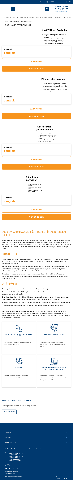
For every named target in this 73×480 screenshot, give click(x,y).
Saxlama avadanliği (48, 17)
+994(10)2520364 (62, 6)
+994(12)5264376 (62, 9)
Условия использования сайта (11, 471)
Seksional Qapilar (9, 17)
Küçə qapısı (19, 17)
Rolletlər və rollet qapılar (32, 17)
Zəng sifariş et (9, 412)
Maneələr (58, 17)
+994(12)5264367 (15, 457)
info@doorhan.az (11, 465)
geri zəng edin (36, 69)
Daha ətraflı (36, 61)
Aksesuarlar (67, 17)
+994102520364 (14, 460)
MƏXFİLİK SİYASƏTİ (10, 473)
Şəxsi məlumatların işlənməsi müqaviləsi (13, 476)
